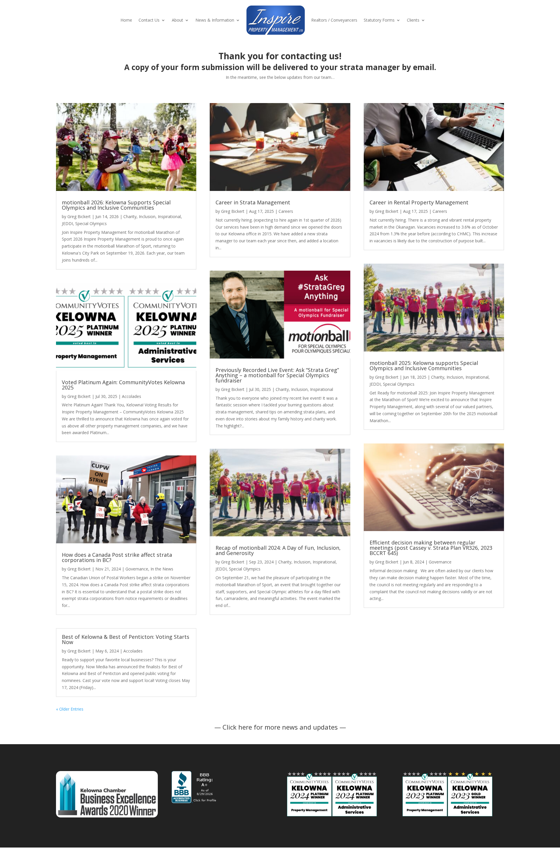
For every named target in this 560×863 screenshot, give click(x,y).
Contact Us (149, 20)
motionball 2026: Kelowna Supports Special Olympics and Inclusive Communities (116, 205)
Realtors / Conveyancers (334, 20)
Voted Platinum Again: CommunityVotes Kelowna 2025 (123, 385)
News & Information (214, 20)
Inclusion (147, 216)
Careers (286, 211)
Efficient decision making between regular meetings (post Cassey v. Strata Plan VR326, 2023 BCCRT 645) (431, 547)
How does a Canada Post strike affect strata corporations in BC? (117, 557)
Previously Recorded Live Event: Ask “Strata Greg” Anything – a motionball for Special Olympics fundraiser (277, 375)
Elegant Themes (97, 855)
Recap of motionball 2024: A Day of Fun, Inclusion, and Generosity (278, 550)
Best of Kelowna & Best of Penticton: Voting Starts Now (125, 639)
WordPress (155, 855)
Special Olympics (91, 223)
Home (126, 20)
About (177, 20)
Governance (136, 569)
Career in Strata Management (253, 202)
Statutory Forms (379, 20)
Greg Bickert (79, 216)
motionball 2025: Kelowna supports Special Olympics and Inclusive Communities (424, 365)
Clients (413, 20)
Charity (129, 216)
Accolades (131, 396)
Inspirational (169, 216)
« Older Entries (69, 709)
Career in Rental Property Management (419, 202)
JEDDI (67, 223)
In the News (161, 569)
